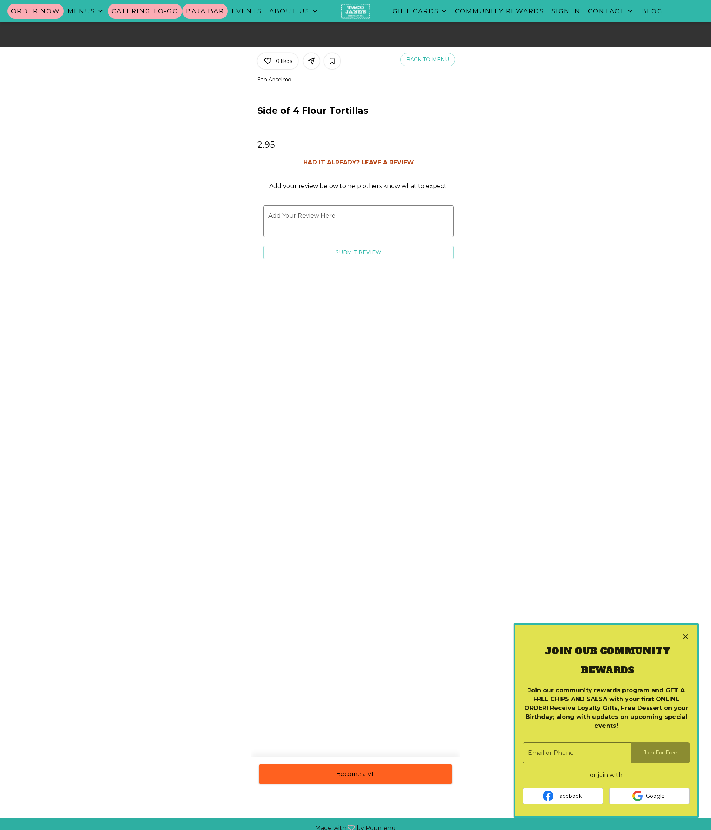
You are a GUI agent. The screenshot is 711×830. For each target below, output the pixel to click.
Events (246, 11)
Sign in (566, 11)
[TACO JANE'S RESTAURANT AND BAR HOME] (355, 11)
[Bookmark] (332, 61)
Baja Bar (205, 11)
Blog (652, 11)
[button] (86, 11)
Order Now (35, 11)
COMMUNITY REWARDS (499, 11)
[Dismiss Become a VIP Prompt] (685, 637)
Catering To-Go (144, 11)
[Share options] (311, 61)
